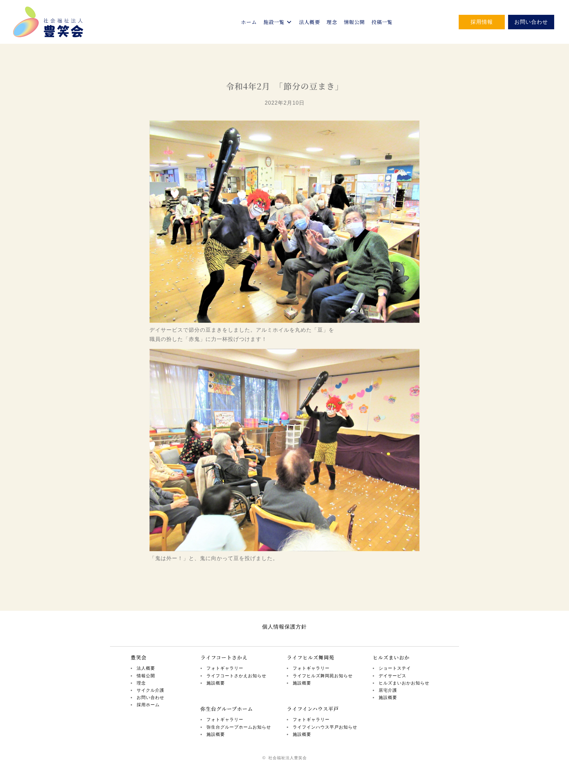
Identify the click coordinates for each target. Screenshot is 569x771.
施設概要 (215, 683)
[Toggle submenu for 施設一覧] (289, 22)
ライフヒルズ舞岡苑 (310, 657)
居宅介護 (388, 690)
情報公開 (146, 675)
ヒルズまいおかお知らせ (404, 683)
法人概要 (146, 668)
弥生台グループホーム (227, 708)
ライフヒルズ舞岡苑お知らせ (323, 675)
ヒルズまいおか (391, 657)
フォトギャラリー (224, 668)
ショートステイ (395, 668)
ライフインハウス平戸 (313, 708)
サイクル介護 (150, 690)
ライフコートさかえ (224, 657)
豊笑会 (139, 657)
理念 (141, 683)
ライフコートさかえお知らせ (236, 675)
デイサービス (392, 675)
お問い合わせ (150, 697)
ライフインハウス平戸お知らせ (325, 727)
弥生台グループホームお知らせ (238, 727)
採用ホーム (148, 704)
